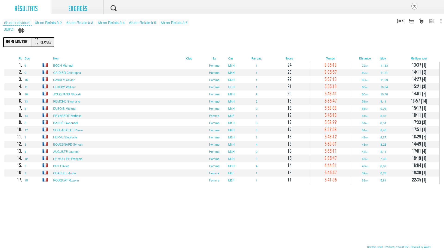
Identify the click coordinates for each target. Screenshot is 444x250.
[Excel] (400, 21)
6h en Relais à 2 (48, 22)
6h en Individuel (17, 22)
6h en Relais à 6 (174, 22)
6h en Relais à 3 (79, 22)
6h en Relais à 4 (111, 22)
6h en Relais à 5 (142, 22)
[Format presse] (432, 21)
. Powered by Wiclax (399, 247)
